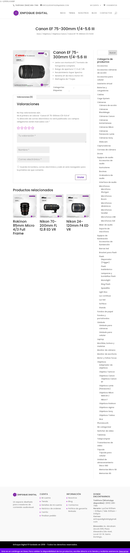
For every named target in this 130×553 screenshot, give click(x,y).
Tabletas (101, 435)
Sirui (101, 419)
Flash (101, 256)
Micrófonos (104, 186)
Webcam (103, 142)
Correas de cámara (106, 149)
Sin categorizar (104, 427)
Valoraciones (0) (25, 97)
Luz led (102, 299)
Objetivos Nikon (106, 392)
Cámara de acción (108, 105)
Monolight (105, 280)
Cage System (103, 98)
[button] (46, 54)
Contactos (106, 13)
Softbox (102, 303)
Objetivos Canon (59, 34)
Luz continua (105, 296)
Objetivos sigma (106, 407)
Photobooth (102, 423)
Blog (94, 13)
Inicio (63, 13)
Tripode (100, 449)
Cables (100, 94)
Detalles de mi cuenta (52, 505)
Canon (66, 90)
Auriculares (104, 167)
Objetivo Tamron (107, 372)
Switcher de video (105, 431)
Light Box (103, 292)
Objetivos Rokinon (107, 403)
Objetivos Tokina (107, 415)
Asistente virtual (104, 83)
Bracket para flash (108, 252)
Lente (72, 90)
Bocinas (103, 171)
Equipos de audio (105, 157)
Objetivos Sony (106, 411)
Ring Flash (105, 284)
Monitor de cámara (106, 350)
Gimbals (101, 322)
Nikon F (104, 399)
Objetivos (47, 34)
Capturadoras (104, 145)
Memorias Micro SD (108, 469)
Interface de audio (108, 182)
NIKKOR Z (105, 395)
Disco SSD (103, 465)
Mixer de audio (106, 225)
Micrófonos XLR (108, 221)
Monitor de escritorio (107, 354)
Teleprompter (103, 438)
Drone (100, 153)
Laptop (100, 339)
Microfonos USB (108, 217)
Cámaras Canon (107, 116)
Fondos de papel (105, 311)
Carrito (45, 512)
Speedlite (105, 288)
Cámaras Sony (106, 138)
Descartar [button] (123, 551)
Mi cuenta (94, 5)
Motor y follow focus (107, 358)
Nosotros (83, 13)
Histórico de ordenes (51, 508)
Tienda (72, 13)
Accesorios (102, 66)
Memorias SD (105, 473)
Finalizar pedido (49, 515)
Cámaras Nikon (106, 127)
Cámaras (101, 102)
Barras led (104, 248)
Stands (102, 307)
